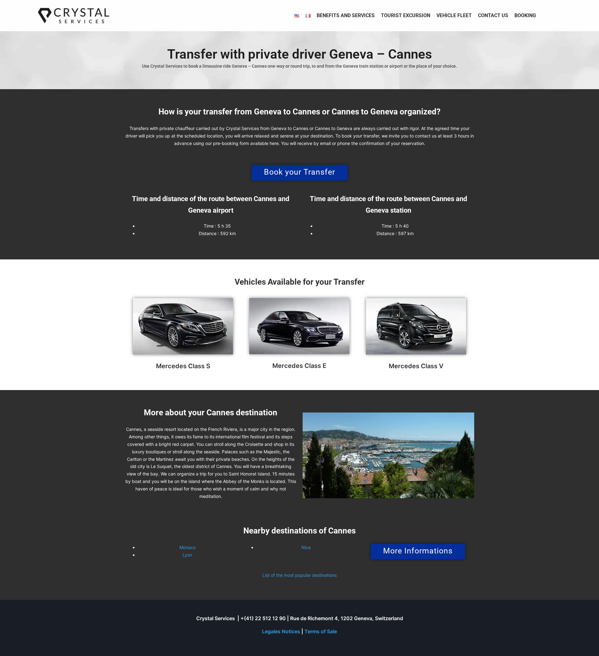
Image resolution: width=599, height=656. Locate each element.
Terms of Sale (320, 631)
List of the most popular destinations (299, 575)
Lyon (187, 554)
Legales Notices (281, 631)
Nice (306, 547)
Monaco (187, 547)
